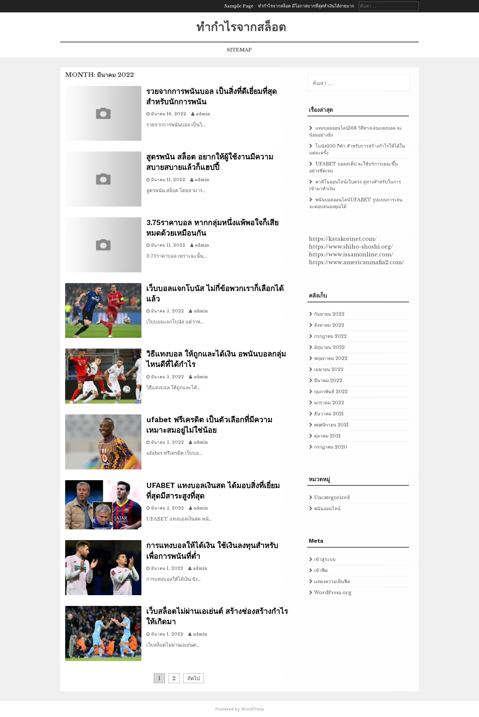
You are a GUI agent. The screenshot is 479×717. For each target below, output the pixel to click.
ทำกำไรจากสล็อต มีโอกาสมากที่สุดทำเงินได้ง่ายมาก (306, 6)
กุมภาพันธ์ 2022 (331, 391)
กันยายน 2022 (329, 314)
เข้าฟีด (321, 570)
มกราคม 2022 (329, 403)
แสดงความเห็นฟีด (332, 581)
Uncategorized (332, 497)
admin (203, 113)
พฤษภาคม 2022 (330, 358)
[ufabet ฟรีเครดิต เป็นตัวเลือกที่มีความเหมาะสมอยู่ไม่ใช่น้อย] (103, 467)
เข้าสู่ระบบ (325, 559)
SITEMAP (239, 50)
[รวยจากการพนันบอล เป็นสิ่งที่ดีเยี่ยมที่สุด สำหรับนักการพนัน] (103, 139)
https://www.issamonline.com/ (351, 254)
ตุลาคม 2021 (327, 436)
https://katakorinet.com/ (343, 239)
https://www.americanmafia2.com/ (356, 262)
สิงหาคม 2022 (329, 325)
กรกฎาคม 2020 (330, 447)
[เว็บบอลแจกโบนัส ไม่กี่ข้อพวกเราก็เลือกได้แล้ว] (103, 336)
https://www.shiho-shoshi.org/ (351, 246)
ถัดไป (193, 678)
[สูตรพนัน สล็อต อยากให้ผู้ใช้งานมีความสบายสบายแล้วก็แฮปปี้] (103, 204)
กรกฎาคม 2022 (330, 336)
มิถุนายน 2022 (329, 347)
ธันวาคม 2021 (329, 414)
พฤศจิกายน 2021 (331, 425)
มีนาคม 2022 (328, 380)
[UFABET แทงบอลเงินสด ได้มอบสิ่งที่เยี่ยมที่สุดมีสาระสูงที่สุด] (103, 527)
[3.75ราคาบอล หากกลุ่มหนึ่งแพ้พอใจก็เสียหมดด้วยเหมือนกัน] (103, 270)
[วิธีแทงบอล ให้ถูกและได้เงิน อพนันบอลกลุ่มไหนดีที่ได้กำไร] (103, 401)
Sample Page (239, 6)
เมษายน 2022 (328, 369)
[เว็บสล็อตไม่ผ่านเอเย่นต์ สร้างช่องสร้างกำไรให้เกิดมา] (103, 659)
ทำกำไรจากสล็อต (241, 27)
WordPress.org (332, 592)
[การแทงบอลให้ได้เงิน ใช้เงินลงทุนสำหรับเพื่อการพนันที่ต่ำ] (103, 593)
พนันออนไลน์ (327, 508)
